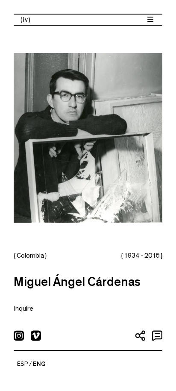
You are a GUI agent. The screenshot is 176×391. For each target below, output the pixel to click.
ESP (22, 364)
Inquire (23, 308)
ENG (39, 364)
